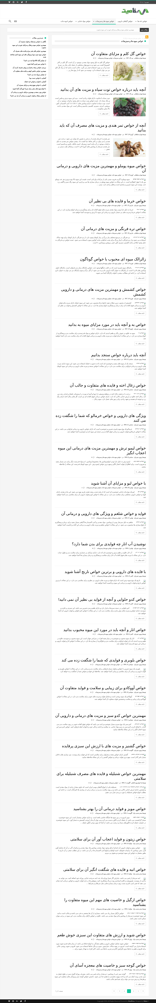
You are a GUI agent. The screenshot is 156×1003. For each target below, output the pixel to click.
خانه (145, 38)
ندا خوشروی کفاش (136, 783)
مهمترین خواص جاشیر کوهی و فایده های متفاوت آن (29, 71)
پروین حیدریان (138, 205)
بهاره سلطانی (138, 58)
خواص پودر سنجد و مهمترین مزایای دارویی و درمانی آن (28, 92)
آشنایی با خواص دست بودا (37, 78)
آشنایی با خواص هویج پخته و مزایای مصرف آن (31, 85)
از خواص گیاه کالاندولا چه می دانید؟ (35, 60)
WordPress (131, 1001)
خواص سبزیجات (117, 58)
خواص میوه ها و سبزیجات (105, 58)
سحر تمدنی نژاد (137, 813)
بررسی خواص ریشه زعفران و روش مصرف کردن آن (29, 67)
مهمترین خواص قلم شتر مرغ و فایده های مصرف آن (118, 30)
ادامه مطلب (105, 75)
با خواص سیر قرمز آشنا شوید (36, 64)
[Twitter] (22, 2)
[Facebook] (26, 2)
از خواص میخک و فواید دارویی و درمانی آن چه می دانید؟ (28, 96)
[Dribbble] (13, 2)
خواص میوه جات (117, 94)
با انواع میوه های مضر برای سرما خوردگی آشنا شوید (29, 89)
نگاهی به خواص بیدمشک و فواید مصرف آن (32, 42)
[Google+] (18, 2)
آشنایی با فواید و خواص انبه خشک (35, 82)
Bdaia (145, 1001)
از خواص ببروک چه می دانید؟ (36, 74)
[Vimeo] (9, 2)
